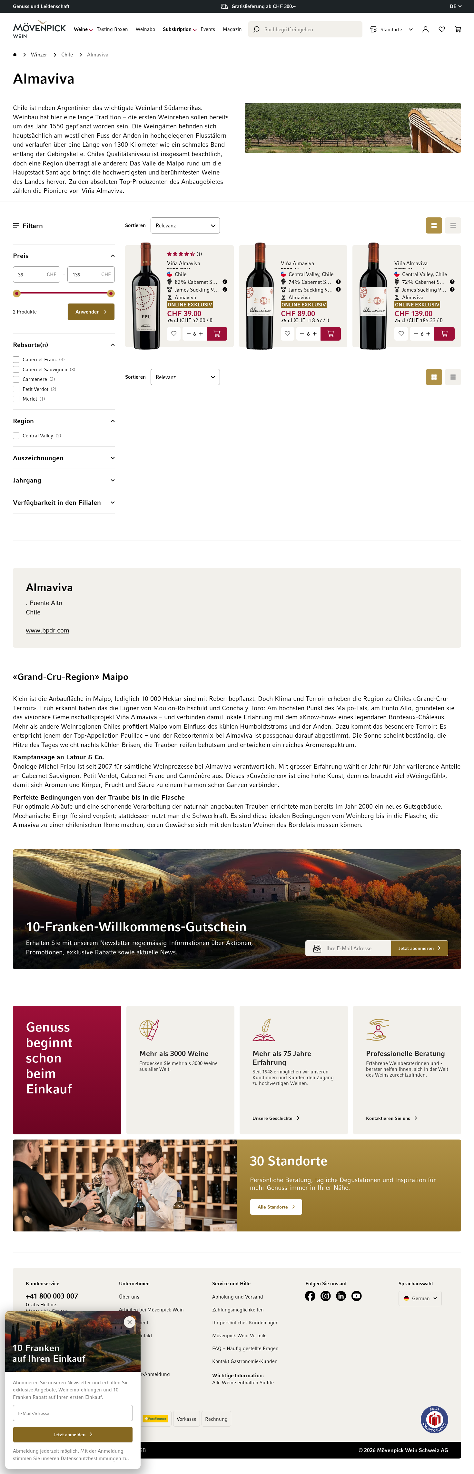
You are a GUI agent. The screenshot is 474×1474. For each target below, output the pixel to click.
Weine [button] (81, 29)
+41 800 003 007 (52, 1295)
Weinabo (145, 29)
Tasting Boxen (112, 29)
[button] (455, 6)
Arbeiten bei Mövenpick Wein (151, 1309)
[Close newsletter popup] (129, 1322)
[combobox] (305, 29)
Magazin (232, 29)
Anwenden (88, 311)
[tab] (64, 255)
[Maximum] (111, 293)
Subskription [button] (177, 29)
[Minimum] (17, 293)
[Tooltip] (224, 281)
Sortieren (135, 225)
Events (208, 29)
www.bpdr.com (47, 630)
